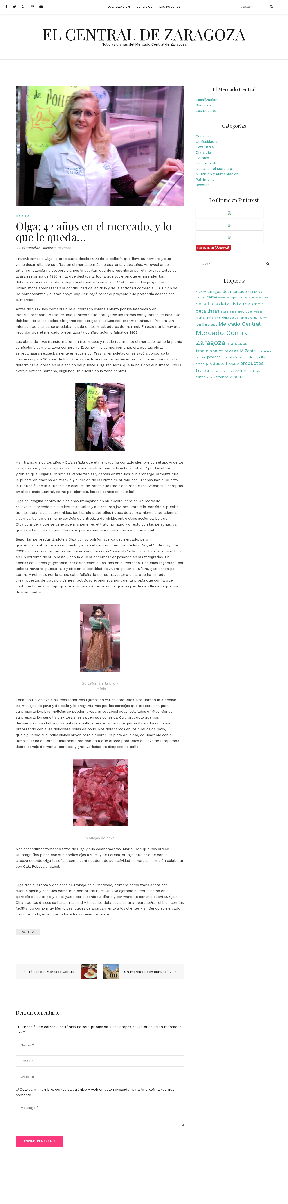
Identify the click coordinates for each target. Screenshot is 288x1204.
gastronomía (238, 317)
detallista (207, 304)
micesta (232, 351)
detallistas (207, 311)
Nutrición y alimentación (217, 174)
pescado (213, 357)
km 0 (200, 325)
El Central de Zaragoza (144, 33)
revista (230, 371)
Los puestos (170, 6)
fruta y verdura (217, 317)
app (250, 292)
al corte (201, 292)
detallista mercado (241, 304)
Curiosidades (207, 141)
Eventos (202, 158)
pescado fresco (233, 357)
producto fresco (222, 363)
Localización (118, 6)
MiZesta (248, 350)
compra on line (237, 297)
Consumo (204, 136)
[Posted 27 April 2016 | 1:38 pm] (229, 213)
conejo (253, 297)
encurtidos (245, 311)
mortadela (264, 351)
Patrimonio (205, 179)
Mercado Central (239, 324)
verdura (236, 377)
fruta (200, 317)
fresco (258, 311)
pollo (261, 357)
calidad (201, 297)
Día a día (22, 216)
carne (212, 297)
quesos (219, 371)
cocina (222, 297)
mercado (211, 324)
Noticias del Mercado (214, 168)
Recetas (202, 185)
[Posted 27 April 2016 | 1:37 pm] (229, 225)
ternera (210, 377)
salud (240, 370)
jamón (263, 317)
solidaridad (254, 371)
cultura (264, 297)
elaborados (228, 311)
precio (200, 364)
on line (201, 357)
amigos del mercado (227, 291)
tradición (222, 377)
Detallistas (205, 147)
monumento (206, 163)
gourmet (253, 317)
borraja (258, 292)
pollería (27, 931)
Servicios (144, 6)
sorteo (200, 377)
